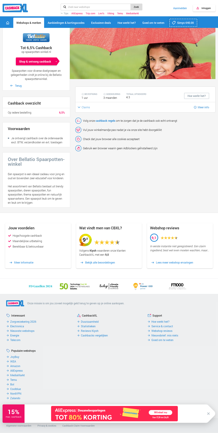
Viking (110, 13)
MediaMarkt (132, 13)
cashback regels (105, 120)
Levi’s (101, 13)
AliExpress (77, 13)
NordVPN (15, 393)
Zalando (15, 398)
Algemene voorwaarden (18, 425)
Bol (12, 384)
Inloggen (206, 8)
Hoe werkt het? (160, 321)
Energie (14, 335)
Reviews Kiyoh (89, 330)
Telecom (15, 340)
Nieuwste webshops (22, 330)
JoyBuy (14, 356)
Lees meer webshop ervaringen (174, 262)
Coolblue (15, 388)
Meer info (203, 107)
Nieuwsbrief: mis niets (164, 335)
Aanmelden (180, 8)
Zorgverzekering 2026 (23, 321)
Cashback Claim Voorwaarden (78, 425)
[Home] (8, 23)
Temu (120, 13)
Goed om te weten (162, 340)
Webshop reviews (161, 330)
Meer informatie (23, 262)
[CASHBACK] (15, 8)
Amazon (15, 366)
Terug (18, 85)
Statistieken (88, 326)
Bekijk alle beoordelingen (100, 262)
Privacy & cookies (46, 425)
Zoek (136, 7)
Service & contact (162, 326)
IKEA (13, 361)
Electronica (17, 326)
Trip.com (90, 13)
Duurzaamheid (90, 321)
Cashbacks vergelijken (94, 335)
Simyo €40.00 (185, 22)
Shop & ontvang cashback (35, 61)
